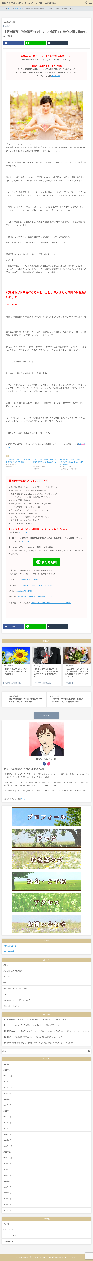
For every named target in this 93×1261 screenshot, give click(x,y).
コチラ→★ (55, 76)
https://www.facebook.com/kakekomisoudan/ (36, 585)
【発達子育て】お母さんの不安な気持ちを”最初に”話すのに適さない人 (45, 462)
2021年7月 (7, 1175)
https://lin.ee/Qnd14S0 (23, 591)
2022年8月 (7, 1099)
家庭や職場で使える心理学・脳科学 (16, 988)
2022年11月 (7, 1082)
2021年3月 (7, 1199)
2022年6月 (7, 1111)
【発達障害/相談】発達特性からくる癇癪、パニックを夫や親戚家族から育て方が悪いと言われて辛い (39, 1043)
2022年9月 (7, 1093)
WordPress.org (8, 1241)
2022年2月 (7, 1134)
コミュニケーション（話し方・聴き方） (17, 1000)
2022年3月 (7, 1128)
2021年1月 (7, 1205)
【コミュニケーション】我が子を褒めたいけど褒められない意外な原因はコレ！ (32, 1025)
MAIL (57, 43)
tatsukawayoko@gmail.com (27, 579)
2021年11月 (7, 1152)
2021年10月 (7, 1158)
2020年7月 (7, 1210)
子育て (5, 982)
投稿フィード (8, 1230)
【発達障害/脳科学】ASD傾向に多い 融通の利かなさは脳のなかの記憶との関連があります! (35, 1019)
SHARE (14, 43)
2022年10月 (7, 1088)
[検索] (89, 1051)
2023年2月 (7, 1064)
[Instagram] (48, 764)
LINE (35, 43)
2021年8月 (7, 1169)
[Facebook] (44, 764)
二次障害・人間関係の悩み (12, 971)
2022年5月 (7, 1117)
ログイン (6, 1224)
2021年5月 (7, 1187)
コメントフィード (9, 1235)
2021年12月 (7, 1146)
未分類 (5, 965)
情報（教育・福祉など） (12, 1006)
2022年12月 (7, 1076)
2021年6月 (7, 1181)
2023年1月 (7, 1070)
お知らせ (6, 994)
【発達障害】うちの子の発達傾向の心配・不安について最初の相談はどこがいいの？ (33, 1037)
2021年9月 (7, 1164)
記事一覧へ (46, 715)
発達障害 (7, 26)
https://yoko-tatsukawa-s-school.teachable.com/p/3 (51, 603)
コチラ (23, 799)
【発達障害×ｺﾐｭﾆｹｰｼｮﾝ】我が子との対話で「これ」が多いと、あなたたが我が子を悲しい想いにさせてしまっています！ (46, 1031)
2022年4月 (7, 1123)
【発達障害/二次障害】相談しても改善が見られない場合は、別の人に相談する (71, 462)
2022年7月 (7, 1105)
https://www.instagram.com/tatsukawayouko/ (35, 597)
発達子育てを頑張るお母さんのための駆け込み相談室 (29, 3)
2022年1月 (7, 1140)
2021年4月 (7, 1193)
